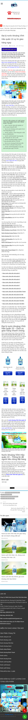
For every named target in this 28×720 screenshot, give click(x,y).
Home (1, 28)
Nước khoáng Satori (5, 646)
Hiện (15, 49)
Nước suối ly (3, 655)
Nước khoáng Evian (5, 658)
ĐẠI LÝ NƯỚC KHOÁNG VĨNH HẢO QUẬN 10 (9, 496)
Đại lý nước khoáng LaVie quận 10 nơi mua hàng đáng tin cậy (10, 503)
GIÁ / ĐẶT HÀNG (7, 373)
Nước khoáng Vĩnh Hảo (6, 643)
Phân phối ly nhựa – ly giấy (7, 671)
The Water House (9, 714)
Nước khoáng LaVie (5, 640)
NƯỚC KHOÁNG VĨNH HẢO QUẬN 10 (12, 492)
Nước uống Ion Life (5, 636)
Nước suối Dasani (5, 665)
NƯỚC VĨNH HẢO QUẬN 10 (6, 494)
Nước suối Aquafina (5, 661)
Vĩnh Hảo (7, 28)
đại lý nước (4, 75)
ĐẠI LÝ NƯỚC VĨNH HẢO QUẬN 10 (7, 498)
